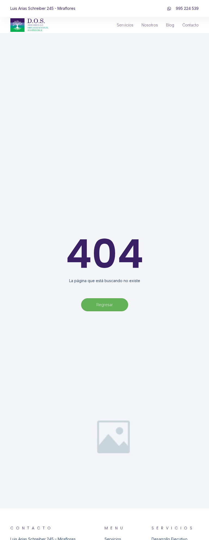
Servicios (125, 25)
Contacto (190, 25)
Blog (170, 25)
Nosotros (150, 25)
